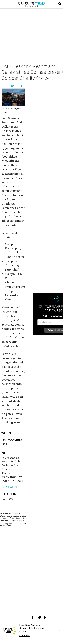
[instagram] (46, 617)
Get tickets (24, 635)
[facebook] (33, 617)
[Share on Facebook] (4, 86)
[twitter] (39, 617)
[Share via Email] (20, 86)
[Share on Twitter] (12, 86)
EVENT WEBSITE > (12, 487)
